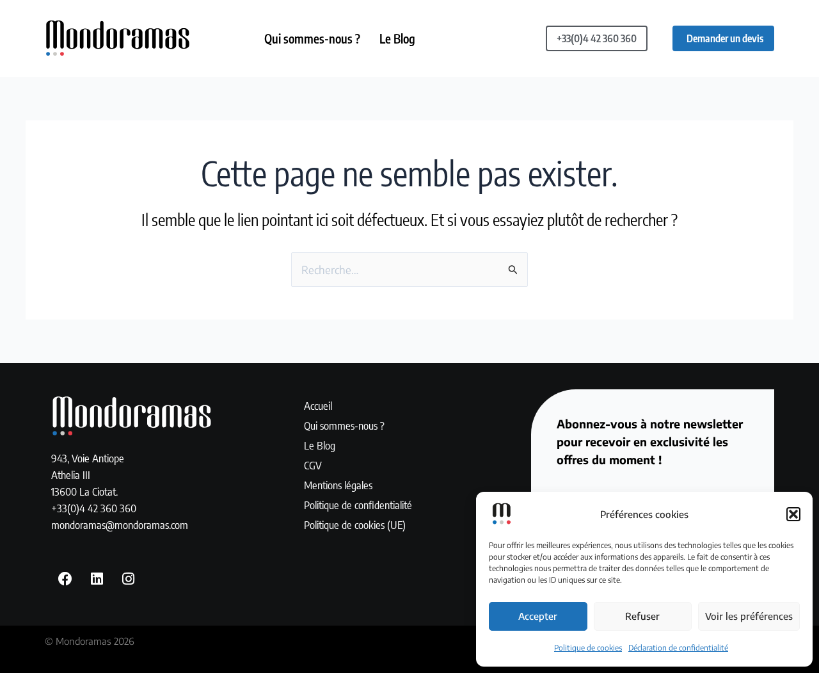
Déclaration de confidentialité (678, 648)
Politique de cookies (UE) (355, 524)
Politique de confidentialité (358, 505)
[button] (793, 514)
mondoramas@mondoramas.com (119, 524)
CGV (313, 465)
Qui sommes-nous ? (312, 38)
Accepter (537, 616)
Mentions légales (338, 485)
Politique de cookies (588, 648)
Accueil (318, 405)
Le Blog (397, 38)
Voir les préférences (749, 616)
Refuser (642, 616)
